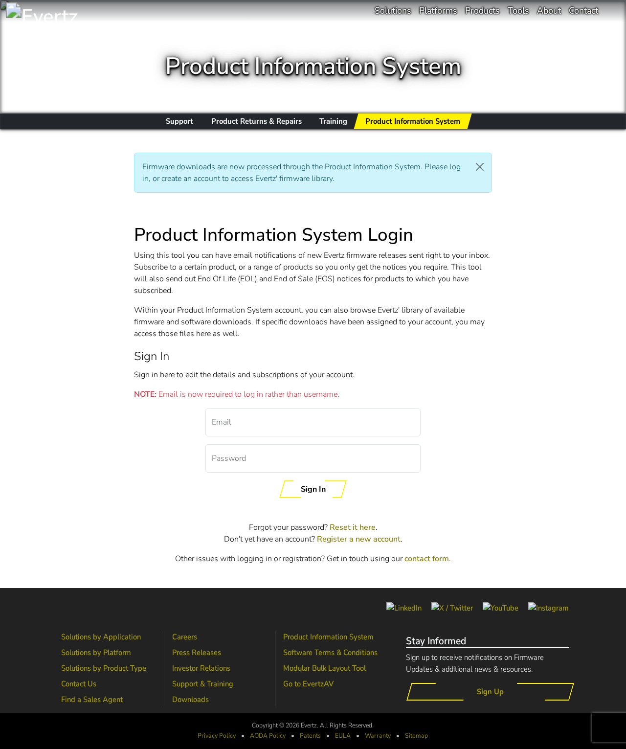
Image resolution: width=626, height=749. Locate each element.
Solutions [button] (393, 10)
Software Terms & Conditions (330, 652)
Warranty (378, 735)
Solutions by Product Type (103, 668)
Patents (310, 735)
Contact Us (78, 684)
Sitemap (416, 735)
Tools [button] (518, 10)
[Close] (480, 167)
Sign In (313, 489)
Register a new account (359, 539)
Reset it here (353, 527)
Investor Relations (201, 668)
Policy (268, 735)
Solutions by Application (101, 637)
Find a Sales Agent (92, 699)
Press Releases (196, 652)
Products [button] (482, 10)
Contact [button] (583, 10)
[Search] (612, 11)
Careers (184, 637)
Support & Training (202, 684)
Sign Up (490, 691)
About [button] (549, 10)
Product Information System (328, 637)
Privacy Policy (217, 735)
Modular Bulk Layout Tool (324, 668)
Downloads (190, 699)
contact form (426, 558)
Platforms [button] (438, 10)
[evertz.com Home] (59, 11)
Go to (308, 684)
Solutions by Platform (96, 652)
